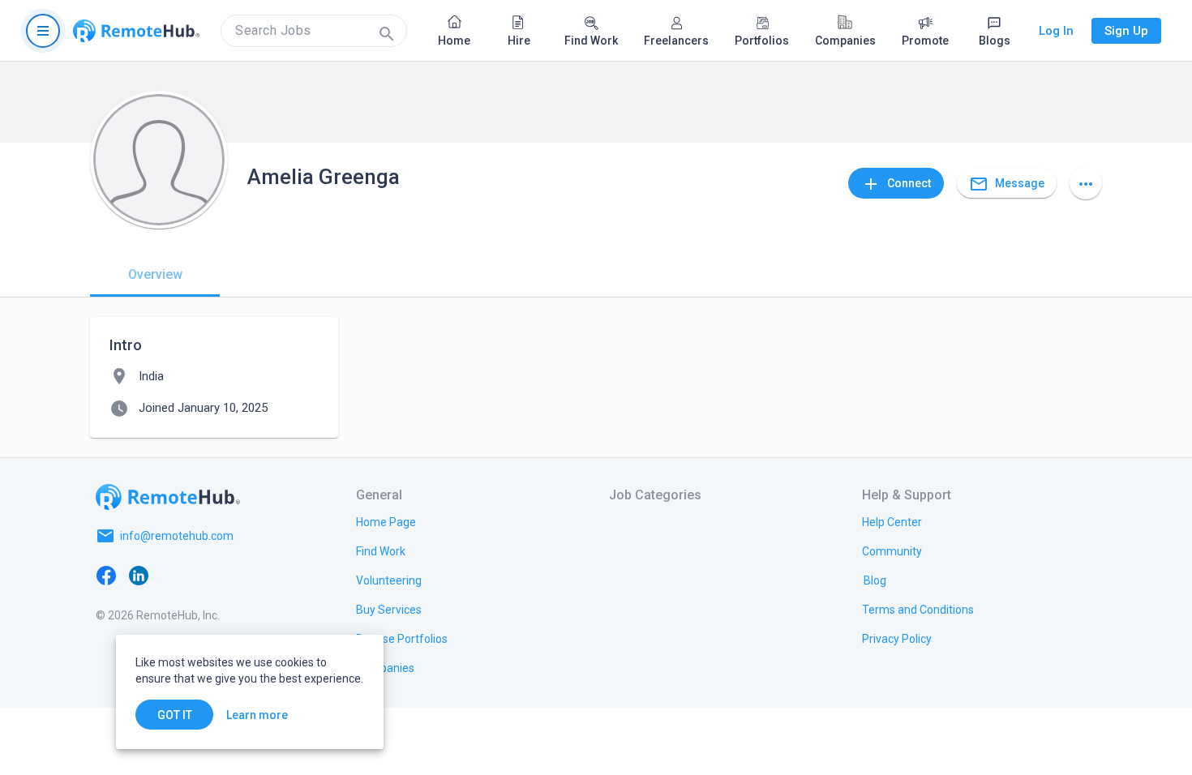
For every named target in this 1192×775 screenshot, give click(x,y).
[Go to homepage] (136, 31)
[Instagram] (203, 575)
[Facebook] (106, 575)
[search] (314, 31)
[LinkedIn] (138, 575)
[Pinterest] (236, 575)
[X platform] (171, 575)
